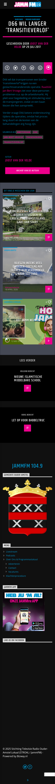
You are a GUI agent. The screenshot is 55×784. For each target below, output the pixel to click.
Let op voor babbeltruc (28, 420)
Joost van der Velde (31, 45)
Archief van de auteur (27, 171)
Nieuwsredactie (12, 235)
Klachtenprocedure (16, 575)
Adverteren (14, 563)
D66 (35, 132)
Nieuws (19, 19)
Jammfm (15, 339)
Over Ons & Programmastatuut (22, 559)
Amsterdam (23, 132)
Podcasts (10, 555)
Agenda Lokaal (12, 302)
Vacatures (13, 571)
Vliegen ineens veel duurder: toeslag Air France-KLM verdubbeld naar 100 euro (27, 268)
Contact (12, 567)
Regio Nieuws (33, 19)
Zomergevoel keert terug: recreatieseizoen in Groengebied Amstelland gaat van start (28, 217)
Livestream (11, 551)
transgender (34, 137)
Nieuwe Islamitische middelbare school (28, 378)
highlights (10, 198)
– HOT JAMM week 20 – (28, 320)
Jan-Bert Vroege (13, 137)
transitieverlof (13, 142)
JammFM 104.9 (27, 466)
